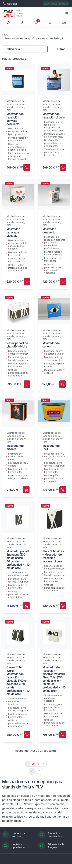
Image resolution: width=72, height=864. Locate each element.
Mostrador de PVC (50, 447)
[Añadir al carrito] (26, 167)
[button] (67, 13)
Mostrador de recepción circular (53, 115)
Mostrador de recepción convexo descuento (14, 119)
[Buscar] (8, 23)
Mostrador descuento (48, 230)
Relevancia (24, 49)
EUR (64, 22)
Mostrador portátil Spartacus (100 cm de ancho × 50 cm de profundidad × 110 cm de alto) (17, 559)
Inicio (5, 34)
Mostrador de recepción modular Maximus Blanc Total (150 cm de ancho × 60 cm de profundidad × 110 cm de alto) (53, 678)
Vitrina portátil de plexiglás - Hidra (17, 344)
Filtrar (58, 49)
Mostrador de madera (14, 447)
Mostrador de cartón (50, 344)
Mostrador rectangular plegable (13, 232)
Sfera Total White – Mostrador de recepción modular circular (53, 556)
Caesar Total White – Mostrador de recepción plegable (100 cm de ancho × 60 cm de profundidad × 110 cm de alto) (17, 680)
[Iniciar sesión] (22, 23)
